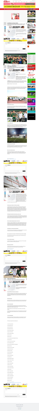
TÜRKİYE (29, 91)
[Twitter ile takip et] (19, 407)
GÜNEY (28, 98)
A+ (26, 188)
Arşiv (18, 0)
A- (26, 189)
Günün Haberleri (16, 0)
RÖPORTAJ (29, 106)
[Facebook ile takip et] (18, 407)
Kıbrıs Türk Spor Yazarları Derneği (16, 382)
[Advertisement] (12, 400)
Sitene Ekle (20, 0)
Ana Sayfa (13, 0)
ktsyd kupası (20, 382)
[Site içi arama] (34, 9)
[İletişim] (33, 9)
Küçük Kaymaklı (12, 382)
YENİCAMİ (10, 382)
